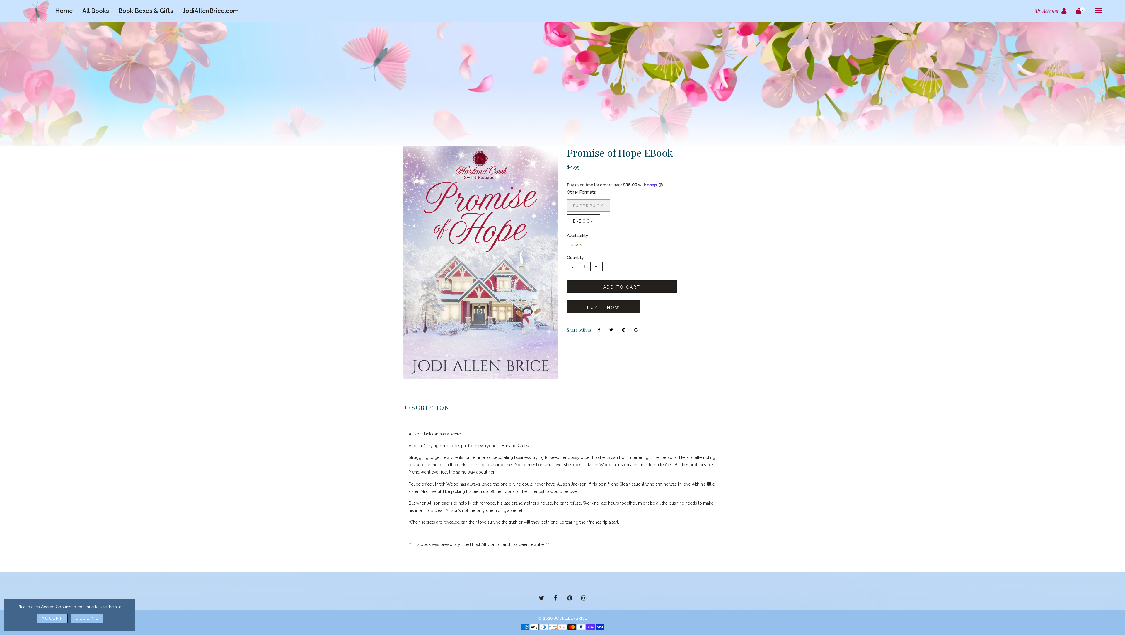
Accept (52, 618)
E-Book (583, 221)
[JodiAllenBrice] (36, 13)
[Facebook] (555, 598)
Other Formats (581, 192)
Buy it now (603, 307)
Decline (87, 618)
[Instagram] (583, 598)
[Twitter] (541, 598)
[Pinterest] (569, 598)
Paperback (588, 206)
